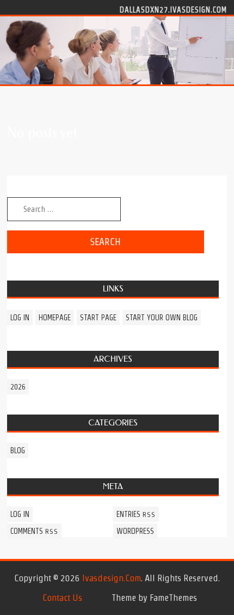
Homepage (55, 317)
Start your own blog (162, 317)
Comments (34, 531)
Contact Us (62, 597)
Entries (136, 514)
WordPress (135, 531)
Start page (98, 317)
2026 (18, 386)
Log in (19, 317)
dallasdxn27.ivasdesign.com (173, 9)
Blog (17, 450)
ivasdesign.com (111, 578)
